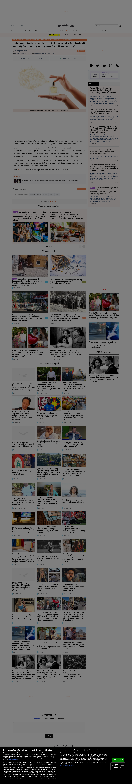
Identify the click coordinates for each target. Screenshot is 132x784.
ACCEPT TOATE (118, 760)
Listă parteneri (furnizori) (67, 765)
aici (17, 773)
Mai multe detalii (13, 759)
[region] (66, 765)
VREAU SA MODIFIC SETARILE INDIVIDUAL (118, 766)
